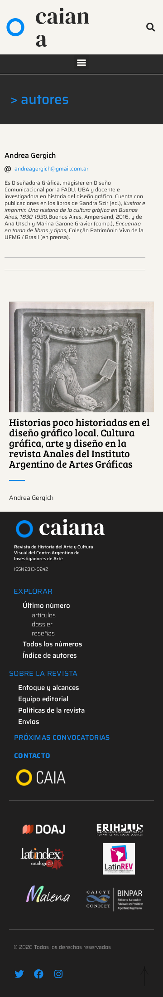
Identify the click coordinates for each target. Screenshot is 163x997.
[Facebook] (38, 974)
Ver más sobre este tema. (81, 357)
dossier (42, 624)
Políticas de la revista (51, 710)
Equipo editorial (43, 699)
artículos (44, 615)
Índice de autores (50, 655)
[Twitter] (19, 974)
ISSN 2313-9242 (31, 569)
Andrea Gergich (30, 155)
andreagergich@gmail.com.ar (51, 168)
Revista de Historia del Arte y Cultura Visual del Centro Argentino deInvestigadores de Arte (53, 552)
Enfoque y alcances (48, 687)
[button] (150, 27)
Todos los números (52, 644)
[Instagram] (58, 974)
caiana (62, 27)
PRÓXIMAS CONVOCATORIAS (62, 737)
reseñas (43, 633)
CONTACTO (32, 755)
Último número (46, 605)
